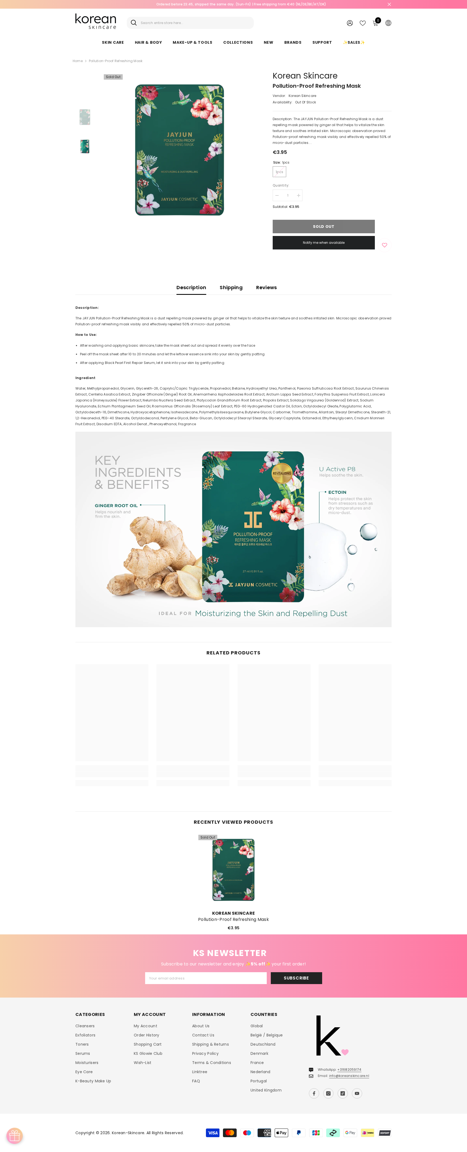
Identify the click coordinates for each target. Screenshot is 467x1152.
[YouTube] (357, 1093)
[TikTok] (343, 1093)
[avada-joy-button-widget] (14, 1135)
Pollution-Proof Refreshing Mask (233, 920)
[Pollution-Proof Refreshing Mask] (233, 869)
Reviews (266, 287)
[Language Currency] (388, 22)
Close (389, 4)
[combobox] (195, 23)
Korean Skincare (305, 76)
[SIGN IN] (350, 23)
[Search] (190, 23)
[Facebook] (314, 1093)
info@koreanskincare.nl (349, 1075)
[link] (111, 774)
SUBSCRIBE (296, 978)
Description (191, 287)
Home (78, 61)
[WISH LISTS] (363, 23)
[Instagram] (328, 1093)
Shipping (231, 287)
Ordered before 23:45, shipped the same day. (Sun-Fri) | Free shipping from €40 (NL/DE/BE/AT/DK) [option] (234, 4)
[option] (179, 150)
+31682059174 (349, 1069)
